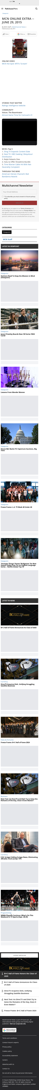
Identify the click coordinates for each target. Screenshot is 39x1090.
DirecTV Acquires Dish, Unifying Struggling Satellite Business (18, 992)
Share (7, 34)
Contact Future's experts (10, 1042)
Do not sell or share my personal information (17, 1073)
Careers (5, 1060)
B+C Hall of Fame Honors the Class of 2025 (20, 975)
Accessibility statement (10, 1055)
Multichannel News (18, 27)
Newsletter (33, 34)
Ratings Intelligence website (13, 105)
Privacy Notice (28, 210)
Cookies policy (7, 1051)
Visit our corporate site (18, 1024)
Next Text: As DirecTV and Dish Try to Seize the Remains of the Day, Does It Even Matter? (20, 1002)
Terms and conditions (9, 1038)
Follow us (22, 34)
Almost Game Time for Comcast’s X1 (17, 115)
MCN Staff (7, 27)
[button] (2, 9)
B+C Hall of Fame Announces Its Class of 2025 (20, 983)
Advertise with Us (8, 1064)
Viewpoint (5, 13)
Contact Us (6, 1069)
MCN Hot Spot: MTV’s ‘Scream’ (14, 63)
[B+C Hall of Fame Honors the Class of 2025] (19, 968)
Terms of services (26, 208)
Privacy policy (6, 1047)
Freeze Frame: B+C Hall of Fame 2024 (20, 1011)
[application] (19, 131)
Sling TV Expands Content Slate (17, 151)
